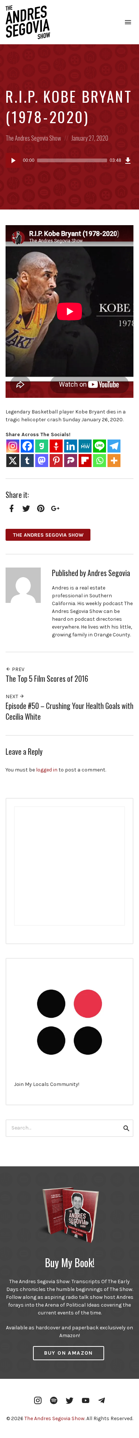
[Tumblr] (27, 460)
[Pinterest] (56, 460)
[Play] (13, 160)
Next (12, 696)
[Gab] (41, 446)
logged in (46, 770)
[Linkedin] (70, 446)
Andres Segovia (108, 573)
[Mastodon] (41, 460)
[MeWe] (85, 446)
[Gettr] (56, 446)
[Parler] (70, 460)
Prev (17, 669)
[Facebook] (27, 446)
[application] (69, 160)
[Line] (99, 446)
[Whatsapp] (99, 460)
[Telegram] (113, 446)
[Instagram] (12, 446)
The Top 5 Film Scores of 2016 (47, 678)
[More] (113, 460)
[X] (12, 460)
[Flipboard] (85, 460)
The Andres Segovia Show (33, 138)
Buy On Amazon (68, 1353)
